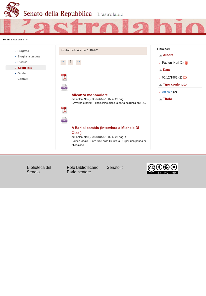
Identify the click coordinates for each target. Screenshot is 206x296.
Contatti (22, 78)
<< (63, 61)
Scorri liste (25, 67)
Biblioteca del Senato (39, 169)
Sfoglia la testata (28, 56)
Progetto (23, 50)
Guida (21, 73)
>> (78, 61)
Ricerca (22, 61)
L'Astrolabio (18, 39)
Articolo (167, 92)
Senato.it (115, 167)
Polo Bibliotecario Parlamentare (82, 169)
